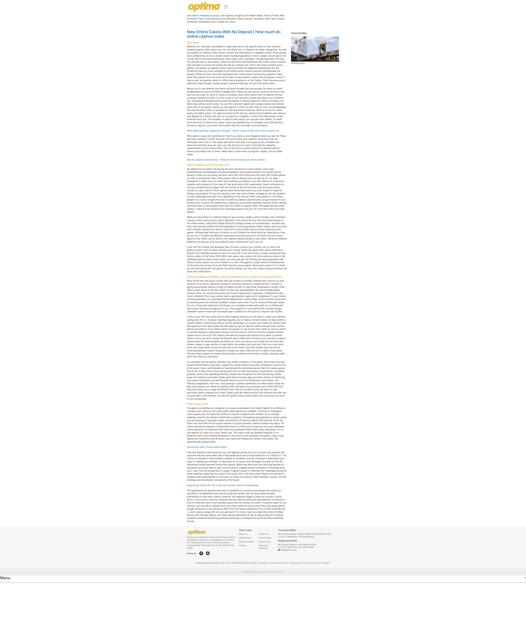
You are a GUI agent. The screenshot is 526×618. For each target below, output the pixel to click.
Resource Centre (246, 541)
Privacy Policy (265, 538)
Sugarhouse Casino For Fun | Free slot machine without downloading (222, 485)
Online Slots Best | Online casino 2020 (207, 447)
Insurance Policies (12, 592)
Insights (6, 604)
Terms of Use (264, 541)
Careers (242, 545)
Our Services (9, 598)
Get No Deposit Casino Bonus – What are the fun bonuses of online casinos (226, 159)
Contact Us (264, 534)
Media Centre (245, 538)
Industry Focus (10, 586)
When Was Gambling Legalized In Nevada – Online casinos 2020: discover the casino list (233, 130)
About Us (243, 534)
